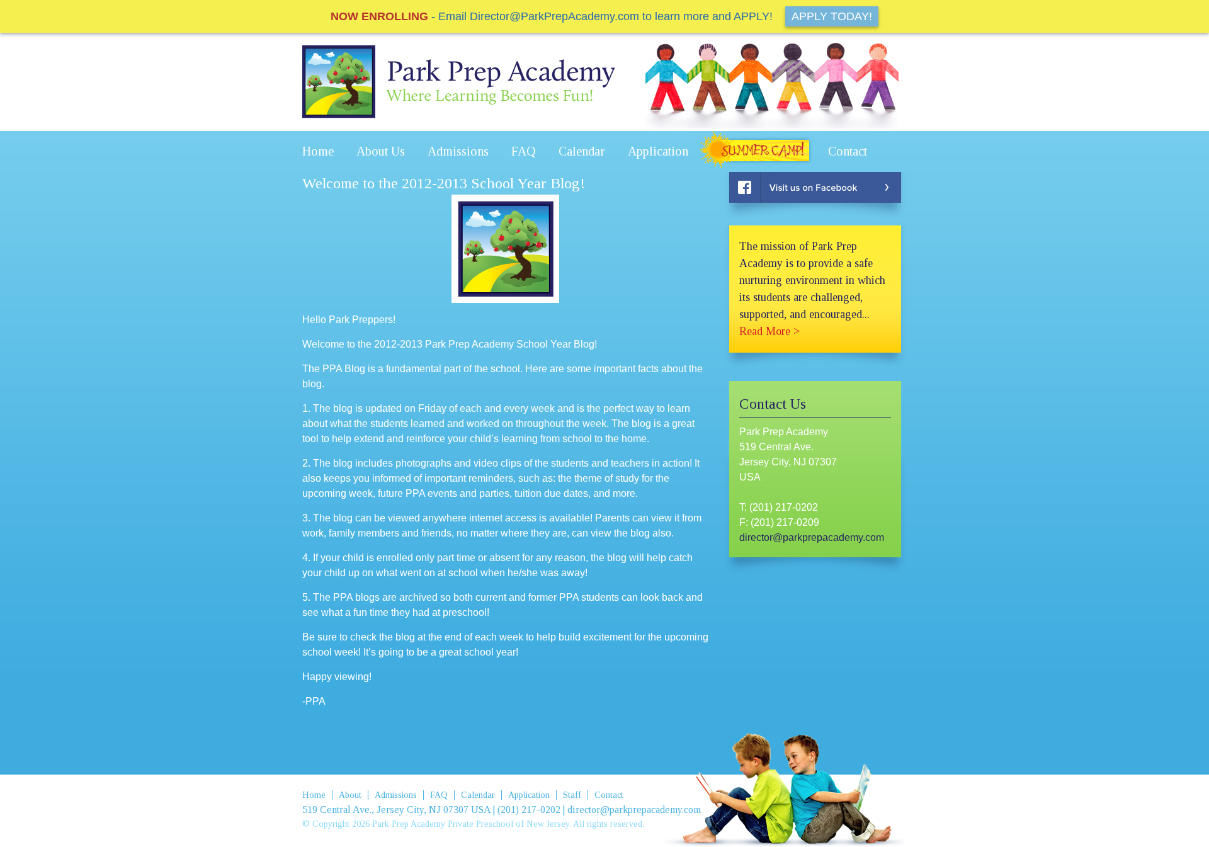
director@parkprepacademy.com (811, 537)
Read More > (769, 331)
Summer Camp (758, 151)
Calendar (582, 151)
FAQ (523, 151)
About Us (380, 151)
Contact (847, 151)
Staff (572, 795)
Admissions (458, 151)
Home (318, 151)
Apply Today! (832, 16)
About (350, 795)
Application (658, 151)
